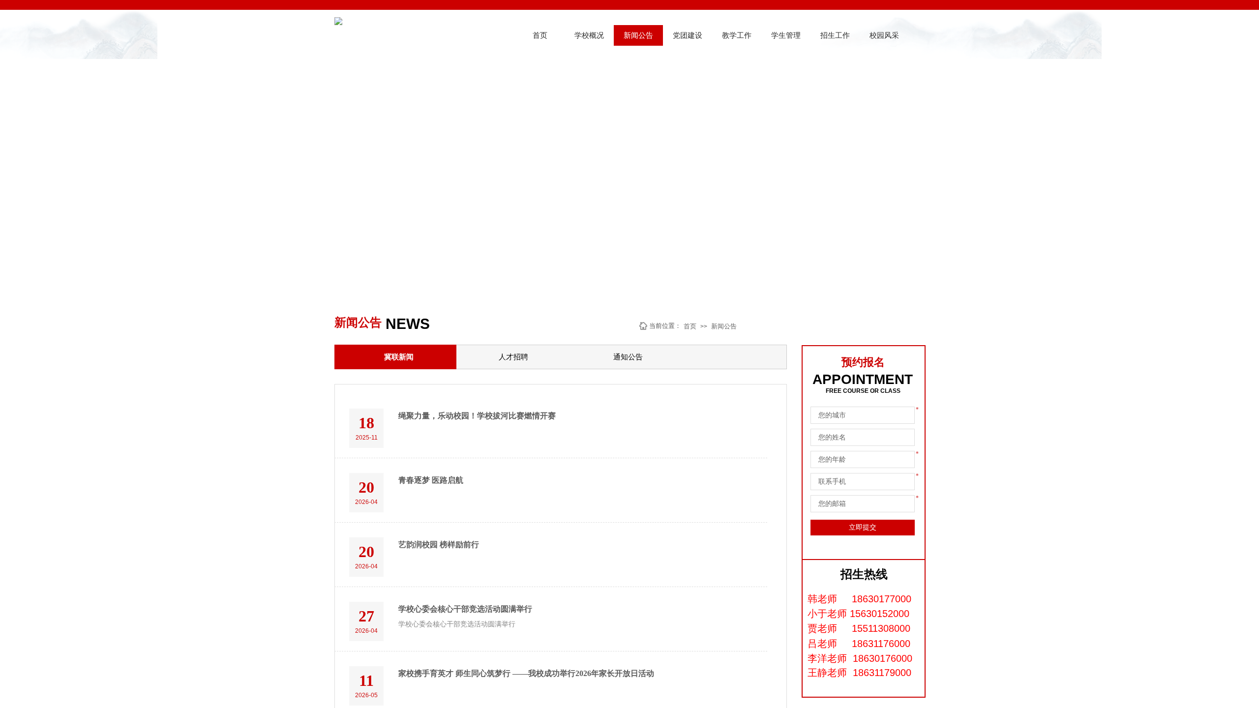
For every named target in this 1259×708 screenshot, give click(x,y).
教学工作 (736, 35)
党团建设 (687, 35)
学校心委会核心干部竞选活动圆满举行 (465, 609)
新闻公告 (638, 35)
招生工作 (835, 35)
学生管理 (786, 35)
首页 (540, 35)
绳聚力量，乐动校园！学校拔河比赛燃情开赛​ (477, 416)
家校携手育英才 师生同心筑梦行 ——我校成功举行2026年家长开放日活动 (526, 673)
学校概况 (589, 35)
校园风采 (884, 35)
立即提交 (862, 527)
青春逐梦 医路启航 (430, 480)
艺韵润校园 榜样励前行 (438, 544)
